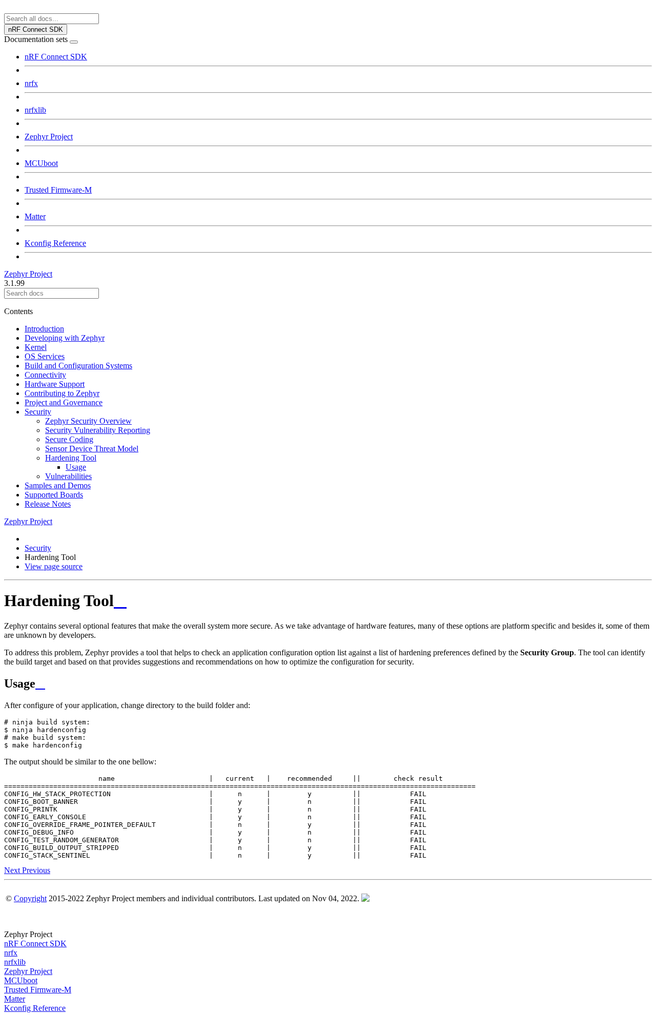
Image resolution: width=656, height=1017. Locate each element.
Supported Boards (54, 494)
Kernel (36, 347)
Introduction (44, 328)
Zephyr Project (49, 136)
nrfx (31, 83)
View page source (54, 566)
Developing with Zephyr (65, 338)
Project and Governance (63, 402)
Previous (36, 870)
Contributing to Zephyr (62, 393)
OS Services (45, 356)
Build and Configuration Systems (78, 365)
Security (38, 411)
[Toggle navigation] (74, 42)
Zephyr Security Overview (88, 421)
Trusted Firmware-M (58, 189)
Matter (35, 216)
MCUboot (41, 163)
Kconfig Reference (55, 243)
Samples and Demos (58, 485)
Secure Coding (69, 439)
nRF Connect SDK (56, 56)
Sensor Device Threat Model (91, 448)
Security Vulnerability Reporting (97, 430)
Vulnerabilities (68, 476)
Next (13, 870)
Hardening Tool (70, 457)
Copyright (30, 898)
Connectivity (45, 374)
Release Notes (48, 504)
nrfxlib (35, 110)
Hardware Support (55, 384)
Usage (76, 467)
